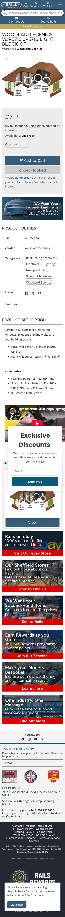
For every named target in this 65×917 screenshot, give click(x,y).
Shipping (35, 126)
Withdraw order (23, 835)
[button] (25, 5)
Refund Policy (23, 832)
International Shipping (22, 838)
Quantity (11, 144)
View (32, 522)
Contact (17, 826)
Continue (35, 482)
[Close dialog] (57, 430)
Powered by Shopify (46, 858)
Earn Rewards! (32, 26)
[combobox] (32, 12)
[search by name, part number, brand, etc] (4, 13)
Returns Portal (44, 832)
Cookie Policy (44, 829)
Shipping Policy (45, 835)
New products (36, 270)
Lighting (49, 264)
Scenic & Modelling (39, 276)
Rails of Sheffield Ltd (28, 858)
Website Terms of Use (39, 826)
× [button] (58, 885)
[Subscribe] (59, 763)
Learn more (17, 904)
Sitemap (34, 841)
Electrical (32, 264)
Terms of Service (49, 838)
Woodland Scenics (29, 49)
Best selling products (40, 258)
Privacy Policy (24, 829)
